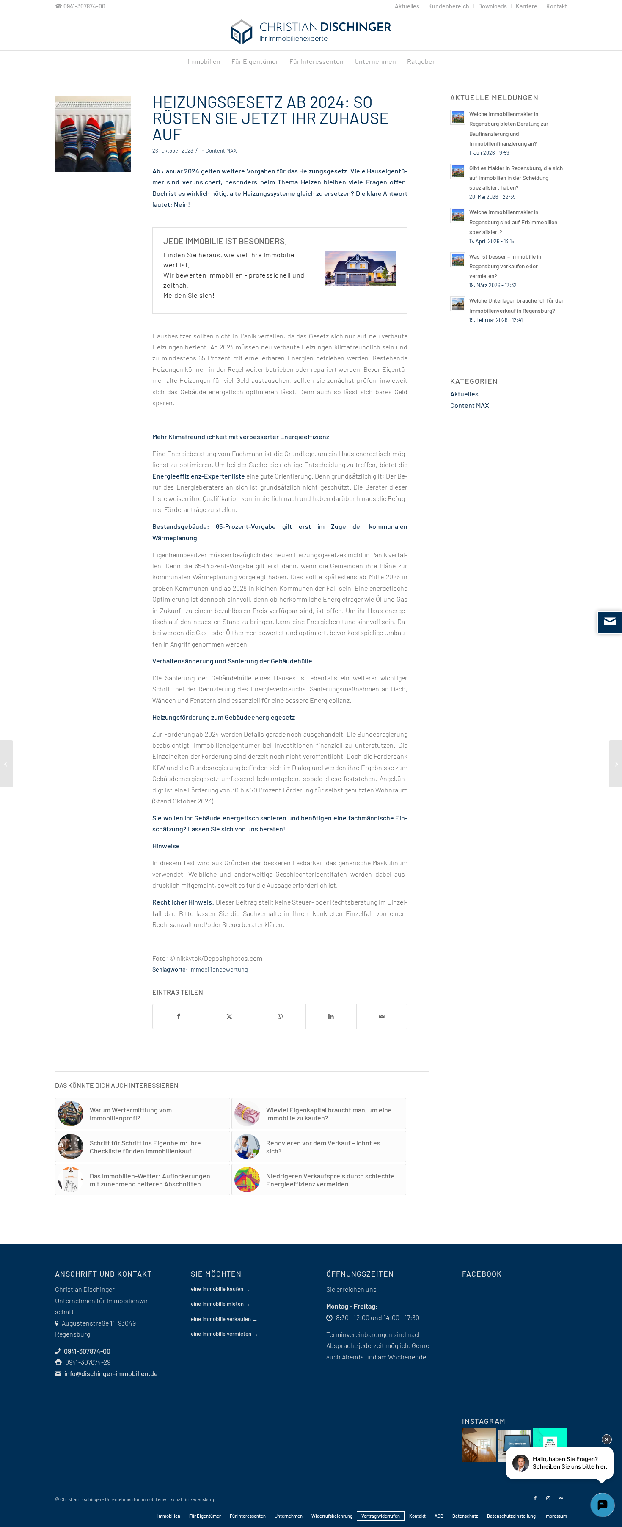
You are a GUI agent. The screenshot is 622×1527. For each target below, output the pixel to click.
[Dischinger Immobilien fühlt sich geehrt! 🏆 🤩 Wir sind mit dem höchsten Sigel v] (550, 1445)
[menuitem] (407, 6)
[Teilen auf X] (229, 1016)
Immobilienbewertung (218, 969)
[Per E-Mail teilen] (382, 1016)
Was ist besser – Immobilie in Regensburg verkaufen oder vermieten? (505, 266)
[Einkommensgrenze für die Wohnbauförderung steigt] (6, 763)
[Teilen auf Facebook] (178, 1016)
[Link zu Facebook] (535, 1498)
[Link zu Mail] (560, 1498)
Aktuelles (464, 394)
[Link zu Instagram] (548, 1498)
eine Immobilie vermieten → (224, 1333)
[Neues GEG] (93, 134)
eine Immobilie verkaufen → (224, 1318)
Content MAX (221, 150)
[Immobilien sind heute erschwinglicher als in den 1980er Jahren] (615, 763)
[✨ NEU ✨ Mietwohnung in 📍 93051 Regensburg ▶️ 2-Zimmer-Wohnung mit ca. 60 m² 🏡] (479, 1445)
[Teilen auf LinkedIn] (331, 1016)
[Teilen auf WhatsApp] (280, 1016)
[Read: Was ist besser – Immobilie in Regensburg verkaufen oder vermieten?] (457, 259)
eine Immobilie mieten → (220, 1303)
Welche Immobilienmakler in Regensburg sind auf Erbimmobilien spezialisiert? (513, 221)
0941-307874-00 (84, 6)
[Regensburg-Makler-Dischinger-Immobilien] (311, 31)
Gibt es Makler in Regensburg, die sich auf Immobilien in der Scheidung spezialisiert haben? (516, 177)
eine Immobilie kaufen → (220, 1288)
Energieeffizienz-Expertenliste (198, 476)
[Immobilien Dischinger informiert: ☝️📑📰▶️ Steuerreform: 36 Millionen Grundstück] (514, 1446)
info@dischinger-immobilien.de (111, 1373)
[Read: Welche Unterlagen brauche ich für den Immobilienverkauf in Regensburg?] (457, 303)
